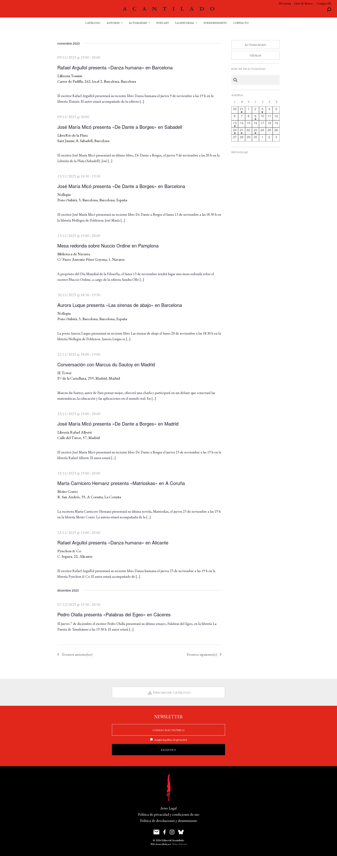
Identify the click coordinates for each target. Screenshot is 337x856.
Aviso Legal (168, 808)
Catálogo (92, 23)
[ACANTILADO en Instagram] (172, 832)
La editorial (184, 23)
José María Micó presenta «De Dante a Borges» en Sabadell (119, 126)
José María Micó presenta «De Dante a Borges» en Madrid (117, 423)
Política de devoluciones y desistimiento (168, 820)
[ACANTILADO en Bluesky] (181, 832)
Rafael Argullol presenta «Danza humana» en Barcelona (115, 67)
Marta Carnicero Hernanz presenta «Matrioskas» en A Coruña (121, 483)
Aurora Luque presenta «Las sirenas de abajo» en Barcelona (119, 304)
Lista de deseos (303, 3)
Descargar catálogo (172, 692)
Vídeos (255, 55)
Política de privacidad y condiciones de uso (168, 814)
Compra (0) (324, 3)
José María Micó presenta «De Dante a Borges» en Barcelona (121, 186)
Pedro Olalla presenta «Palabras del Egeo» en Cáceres (114, 614)
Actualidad (255, 45)
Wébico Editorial (179, 844)
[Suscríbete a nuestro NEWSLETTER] (156, 832)
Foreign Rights (215, 23)
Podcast (162, 23)
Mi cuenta (285, 3)
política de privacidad (176, 739)
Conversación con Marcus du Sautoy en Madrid (106, 364)
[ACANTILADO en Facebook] (164, 832)
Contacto (241, 23)
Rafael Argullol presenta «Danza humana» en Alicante (112, 542)
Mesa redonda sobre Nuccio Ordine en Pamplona (108, 245)
